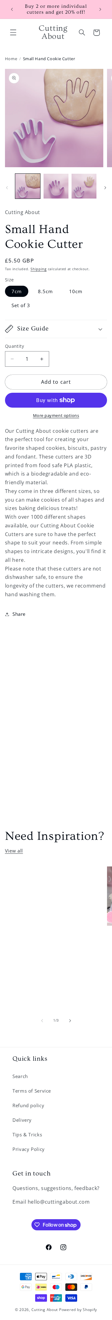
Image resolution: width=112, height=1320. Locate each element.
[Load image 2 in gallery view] (56, 186)
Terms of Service (31, 1091)
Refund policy (28, 1105)
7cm (17, 291)
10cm (75, 291)
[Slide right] (105, 188)
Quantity (14, 346)
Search (20, 1076)
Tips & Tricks (27, 1134)
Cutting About (44, 1309)
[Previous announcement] (12, 9)
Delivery (22, 1120)
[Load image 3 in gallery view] (84, 186)
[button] (13, 32)
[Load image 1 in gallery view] (27, 186)
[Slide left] (7, 188)
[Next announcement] (100, 9)
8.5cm (45, 291)
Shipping (38, 269)
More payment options (56, 415)
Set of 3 (21, 305)
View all (14, 851)
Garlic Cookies (42, 878)
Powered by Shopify (78, 1309)
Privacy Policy (28, 1149)
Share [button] (19, 614)
